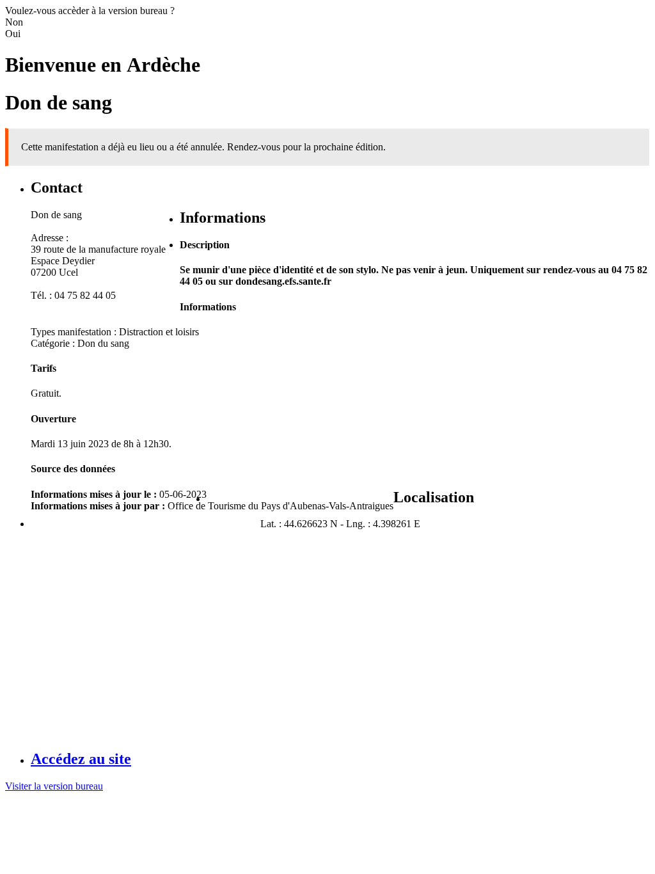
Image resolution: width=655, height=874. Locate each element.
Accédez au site (81, 759)
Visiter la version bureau (54, 786)
